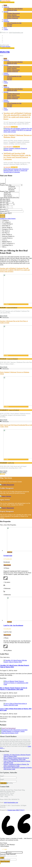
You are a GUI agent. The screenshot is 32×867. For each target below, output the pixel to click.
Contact (6, 29)
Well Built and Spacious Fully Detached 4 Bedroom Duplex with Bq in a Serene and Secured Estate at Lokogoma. (17, 156)
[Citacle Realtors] (5, 1)
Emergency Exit (7, 229)
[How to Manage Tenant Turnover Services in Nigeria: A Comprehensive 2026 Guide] (16, 684)
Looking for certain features (8, 218)
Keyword (3, 209)
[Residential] (13, 190)
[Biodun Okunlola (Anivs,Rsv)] (11, 197)
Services (6, 12)
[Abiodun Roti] (11, 193)
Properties (6, 21)
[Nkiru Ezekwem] (11, 196)
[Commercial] (13, 186)
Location (2, 183)
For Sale (9, 26)
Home (5, 5)
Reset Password (5, 861)
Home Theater (7, 234)
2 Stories (5, 220)
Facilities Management (13, 13)
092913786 (5, 52)
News (5, 27)
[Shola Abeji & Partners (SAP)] (9, 733)
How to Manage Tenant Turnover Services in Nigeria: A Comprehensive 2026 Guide (13, 688)
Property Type (4, 191)
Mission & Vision (12, 10)
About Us (6, 7)
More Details (3, 316)
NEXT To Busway (8, 243)
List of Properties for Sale (14, 23)
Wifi (4, 247)
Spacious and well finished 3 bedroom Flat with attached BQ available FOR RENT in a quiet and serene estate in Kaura (17, 116)
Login (7, 45)
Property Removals (12, 18)
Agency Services (12, 15)
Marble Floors (7, 241)
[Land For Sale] (13, 188)
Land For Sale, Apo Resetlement (13, 625)
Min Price (3, 202)
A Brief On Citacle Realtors (15, 8)
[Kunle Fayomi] (11, 194)
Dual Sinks (6, 225)
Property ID (3, 211)
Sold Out (9, 552)
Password (2, 854)
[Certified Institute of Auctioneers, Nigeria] (12, 731)
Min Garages (4, 213)
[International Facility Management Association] (13, 730)
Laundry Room (7, 238)
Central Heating (7, 224)
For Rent (9, 24)
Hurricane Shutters (8, 236)
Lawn (4, 240)
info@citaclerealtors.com (16, 32)
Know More (14, 127)
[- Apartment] (13, 191)
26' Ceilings (6, 222)
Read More (3, 678)
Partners (6, 19)
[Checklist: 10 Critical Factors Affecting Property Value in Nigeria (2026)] (16, 662)
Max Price (3, 204)
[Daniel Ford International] (8, 728)
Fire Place (5, 232)
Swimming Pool (7, 245)
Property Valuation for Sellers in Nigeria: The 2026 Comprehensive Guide (16, 765)
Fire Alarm (6, 231)
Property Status (4, 185)
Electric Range (7, 227)
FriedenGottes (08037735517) (15, 810)
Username (3, 852)
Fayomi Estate (8, 555)
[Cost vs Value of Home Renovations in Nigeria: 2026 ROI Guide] (16, 705)
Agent (2, 197)
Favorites (2, 45)
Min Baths (3, 201)
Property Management (13, 16)
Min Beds (3, 199)
